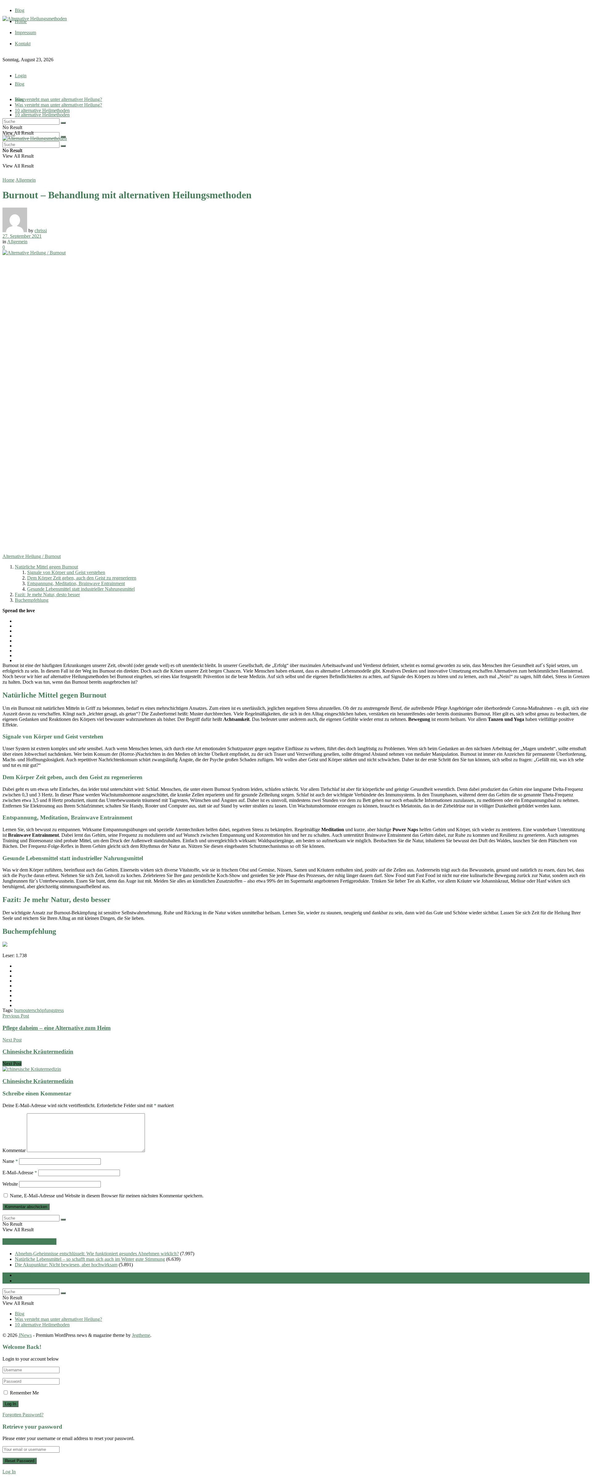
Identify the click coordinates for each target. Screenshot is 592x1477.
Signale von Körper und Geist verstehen (66, 572)
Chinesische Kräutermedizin (37, 1081)
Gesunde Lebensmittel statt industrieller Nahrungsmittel (81, 589)
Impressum (25, 32)
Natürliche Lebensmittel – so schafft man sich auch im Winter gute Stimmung (90, 1259)
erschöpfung (41, 1010)
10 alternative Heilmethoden (42, 114)
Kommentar (14, 1150)
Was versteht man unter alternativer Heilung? (58, 99)
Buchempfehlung (31, 600)
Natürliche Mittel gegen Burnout (46, 566)
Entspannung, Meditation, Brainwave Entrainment (76, 583)
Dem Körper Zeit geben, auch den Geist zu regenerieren (81, 578)
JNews (25, 1335)
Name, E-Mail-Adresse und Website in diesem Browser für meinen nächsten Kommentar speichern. (107, 1195)
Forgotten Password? (22, 1414)
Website (10, 1184)
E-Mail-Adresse (19, 1172)
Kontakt (23, 43)
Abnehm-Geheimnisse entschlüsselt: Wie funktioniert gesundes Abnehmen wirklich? (97, 1253)
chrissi (41, 230)
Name (10, 1161)
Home (8, 180)
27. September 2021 (22, 236)
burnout (21, 1010)
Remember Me (24, 1392)
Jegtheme (141, 1335)
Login (21, 75)
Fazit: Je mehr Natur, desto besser (47, 594)
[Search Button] (63, 123)
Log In (9, 1471)
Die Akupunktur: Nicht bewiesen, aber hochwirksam (66, 1264)
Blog (19, 10)
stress (58, 1010)
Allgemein (25, 180)
